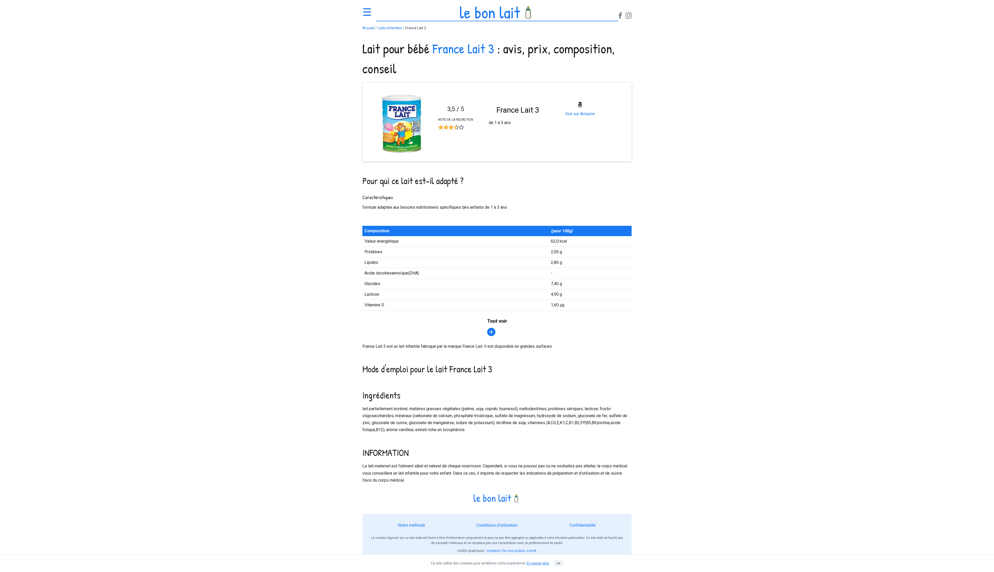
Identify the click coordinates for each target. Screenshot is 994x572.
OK (558, 563)
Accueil (368, 28)
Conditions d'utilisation (496, 525)
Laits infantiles (390, 28)
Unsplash (493, 551)
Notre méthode (411, 525)
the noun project (513, 551)
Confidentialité (582, 525)
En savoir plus (538, 563)
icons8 (531, 551)
